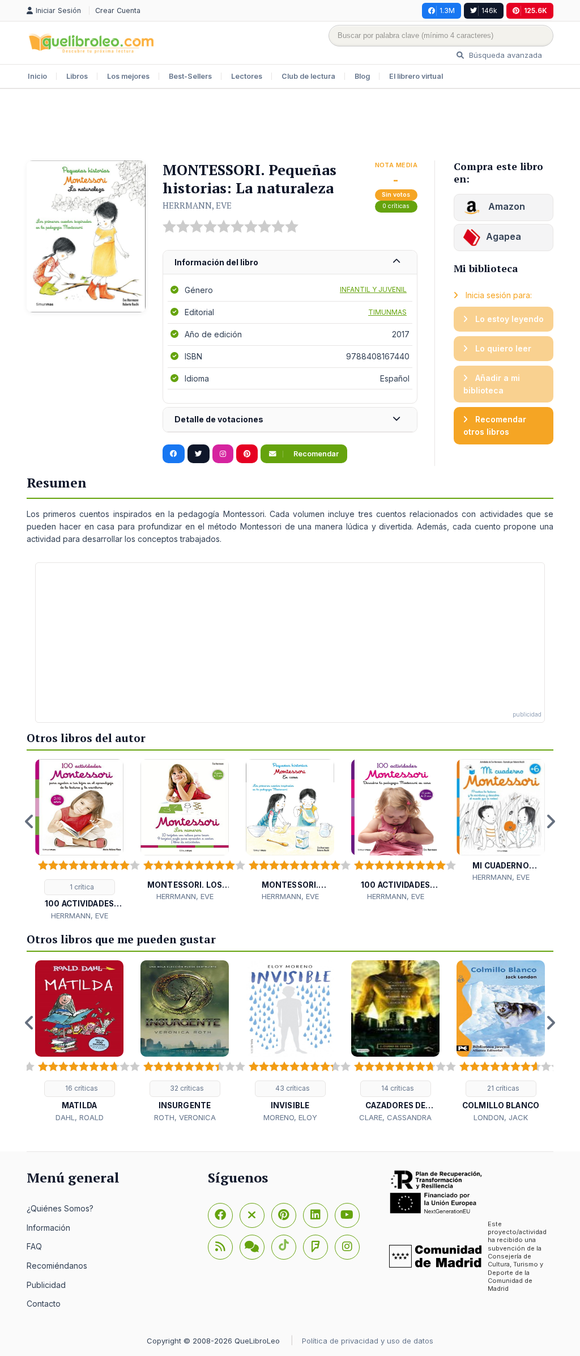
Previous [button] (29, 821)
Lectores (246, 76)
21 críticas (502, 1088)
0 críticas (396, 206)
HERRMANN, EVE (197, 205)
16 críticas (80, 1088)
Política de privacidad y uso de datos (367, 1340)
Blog (362, 76)
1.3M (447, 10)
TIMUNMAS (387, 312)
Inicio (37, 76)
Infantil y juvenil (373, 289)
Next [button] (550, 821)
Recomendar (315, 454)
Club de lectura (308, 76)
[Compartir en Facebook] (174, 454)
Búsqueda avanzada (504, 55)
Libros (77, 76)
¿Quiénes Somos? (60, 1208)
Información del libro (216, 262)
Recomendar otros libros (494, 425)
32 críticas (186, 1088)
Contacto (44, 1303)
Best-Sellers (190, 76)
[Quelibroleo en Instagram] (222, 454)
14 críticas (396, 1088)
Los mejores (128, 76)
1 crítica (81, 887)
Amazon (505, 206)
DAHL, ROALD (80, 1117)
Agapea (503, 236)
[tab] (290, 263)
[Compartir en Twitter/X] (198, 454)
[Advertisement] (290, 125)
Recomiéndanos (57, 1265)
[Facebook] (220, 1215)
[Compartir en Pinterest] (247, 454)
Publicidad (46, 1285)
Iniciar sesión (59, 10)
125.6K (535, 10)
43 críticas (292, 1088)
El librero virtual (416, 76)
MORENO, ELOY (290, 1117)
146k (489, 10)
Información (48, 1227)
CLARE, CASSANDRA (395, 1117)
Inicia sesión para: (497, 295)
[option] (79, 840)
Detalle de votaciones (218, 419)
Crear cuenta (117, 10)
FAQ (34, 1246)
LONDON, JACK (501, 1117)
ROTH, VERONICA (185, 1117)
